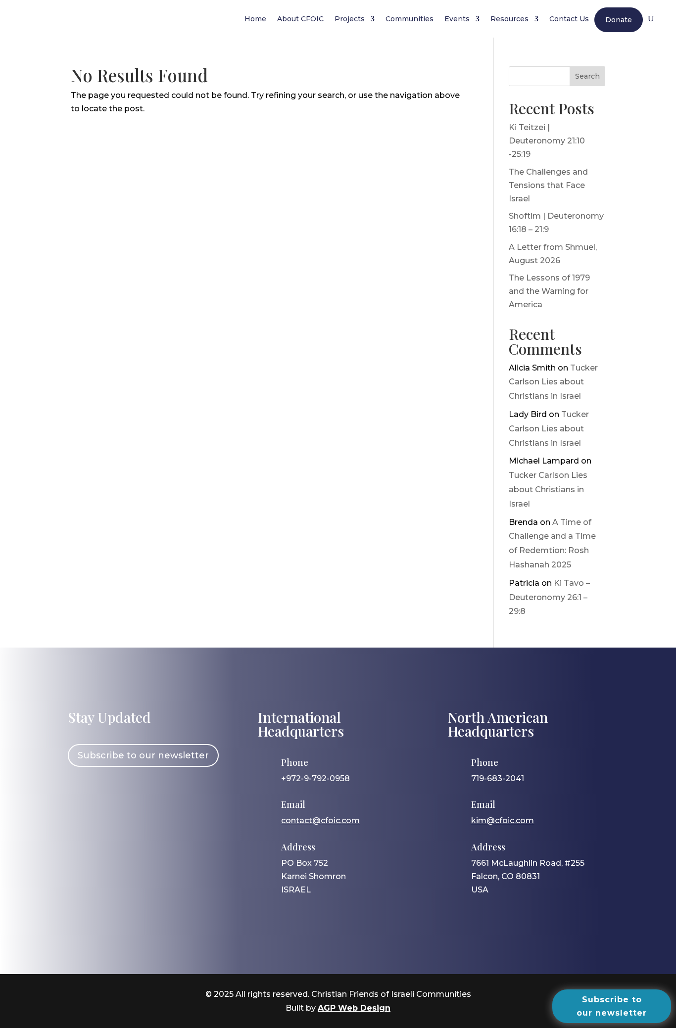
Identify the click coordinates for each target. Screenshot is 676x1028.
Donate (618, 19)
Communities (410, 18)
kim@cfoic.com (502, 820)
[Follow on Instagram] (109, 794)
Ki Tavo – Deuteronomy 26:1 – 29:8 (549, 597)
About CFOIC (300, 18)
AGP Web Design (354, 1008)
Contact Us (569, 18)
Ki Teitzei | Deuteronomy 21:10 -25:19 (547, 141)
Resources (509, 18)
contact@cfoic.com (320, 820)
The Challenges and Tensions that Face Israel (548, 185)
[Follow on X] (137, 794)
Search (587, 76)
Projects (350, 18)
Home (255, 18)
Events (457, 18)
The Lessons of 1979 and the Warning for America (549, 291)
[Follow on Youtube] (166, 794)
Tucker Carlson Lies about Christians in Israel (553, 382)
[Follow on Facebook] (80, 794)
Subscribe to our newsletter (143, 755)
